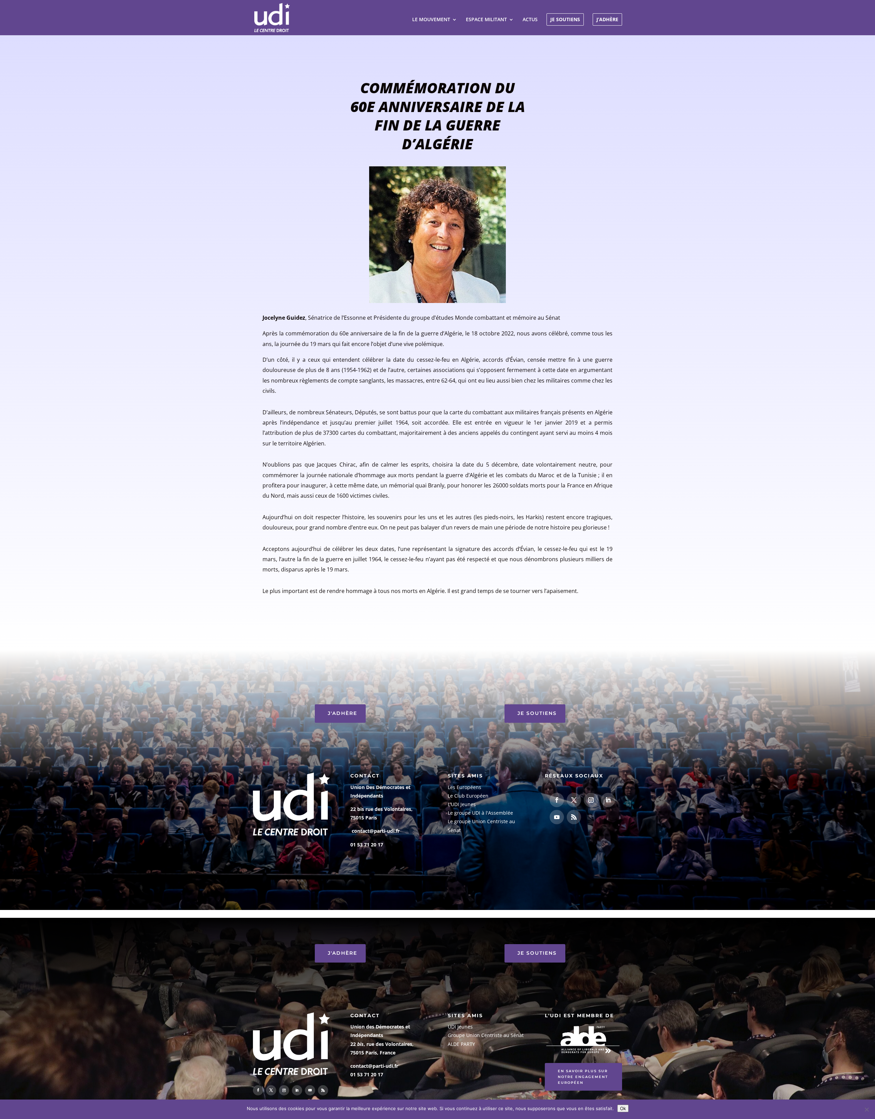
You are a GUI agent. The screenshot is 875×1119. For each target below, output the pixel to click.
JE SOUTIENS (565, 19)
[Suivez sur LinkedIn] (608, 800)
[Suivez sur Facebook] (557, 800)
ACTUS (530, 20)
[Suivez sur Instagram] (591, 800)
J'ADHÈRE (342, 713)
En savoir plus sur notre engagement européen (583, 1077)
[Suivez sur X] (574, 800)
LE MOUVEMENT (431, 20)
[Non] (866, 1109)
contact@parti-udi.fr (376, 831)
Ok (623, 1108)
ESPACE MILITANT (486, 20)
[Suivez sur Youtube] (557, 817)
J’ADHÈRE (607, 19)
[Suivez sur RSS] (574, 817)
